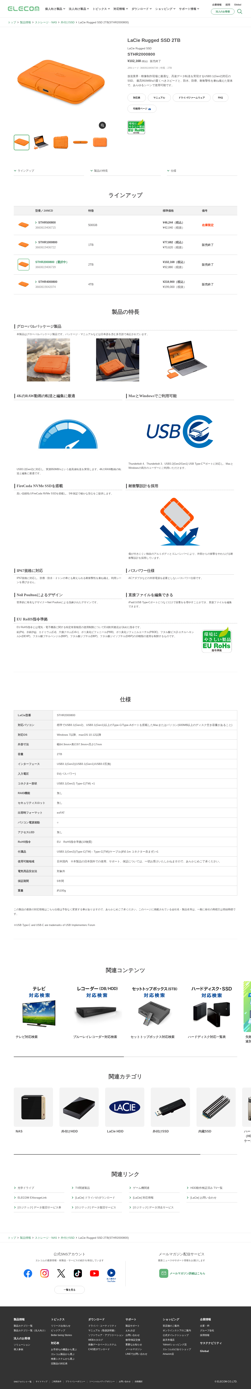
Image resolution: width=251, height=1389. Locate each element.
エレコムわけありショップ (177, 1349)
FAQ (220, 97)
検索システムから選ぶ (63, 1358)
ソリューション (22, 1344)
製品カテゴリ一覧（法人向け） (30, 1330)
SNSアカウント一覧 (23, 1382)
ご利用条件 (56, 1381)
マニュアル (159, 97)
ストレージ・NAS (46, 22)
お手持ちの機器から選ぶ (64, 1349)
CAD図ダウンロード (99, 1349)
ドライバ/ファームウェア (191, 97)
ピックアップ (58, 1330)
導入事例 (18, 1349)
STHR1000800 (47, 242)
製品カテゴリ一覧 (23, 1325)
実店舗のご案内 (171, 1325)
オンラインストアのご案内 (177, 1330)
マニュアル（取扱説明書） (102, 1330)
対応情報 (119, 8)
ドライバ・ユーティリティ (102, 1325)
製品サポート (133, 1325)
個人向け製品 (53, 8)
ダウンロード (140, 8)
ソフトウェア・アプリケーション (106, 1335)
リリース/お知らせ (60, 1325)
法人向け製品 (77, 8)
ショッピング (164, 8)
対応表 (136, 97)
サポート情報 (187, 8)
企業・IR (204, 1325)
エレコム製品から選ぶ (63, 1354)
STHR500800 (47, 222)
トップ (12, 22)
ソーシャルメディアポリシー (102, 1381)
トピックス (100, 8)
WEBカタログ (95, 1340)
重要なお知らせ (134, 1344)
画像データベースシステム (102, 1344)
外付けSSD (68, 22)
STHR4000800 (47, 281)
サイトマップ (41, 1381)
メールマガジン (134, 1349)
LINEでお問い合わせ (136, 1354)
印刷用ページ (140, 108)
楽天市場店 (169, 1340)
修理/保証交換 (133, 1340)
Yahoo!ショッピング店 (175, 1344)
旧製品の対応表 (59, 1363)
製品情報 (25, 22)
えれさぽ (130, 1330)
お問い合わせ (133, 1335)
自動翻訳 (139, 1381)
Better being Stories (61, 1335)
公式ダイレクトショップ (176, 1335)
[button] (58, 1319)
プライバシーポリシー (75, 1381)
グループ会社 (207, 1330)
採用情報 (204, 1335)
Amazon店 (168, 1354)
